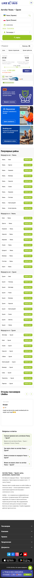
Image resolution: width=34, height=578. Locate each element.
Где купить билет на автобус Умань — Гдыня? (15, 449)
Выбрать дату (28, 159)
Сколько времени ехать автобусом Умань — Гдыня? (17, 437)
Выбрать (27, 70)
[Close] (31, 571)
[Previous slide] (27, 394)
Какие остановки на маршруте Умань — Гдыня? (16, 457)
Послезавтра (10, 28)
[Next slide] (31, 394)
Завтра (4, 28)
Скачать (27, 574)
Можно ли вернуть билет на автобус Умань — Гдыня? (15, 464)
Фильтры (25, 46)
